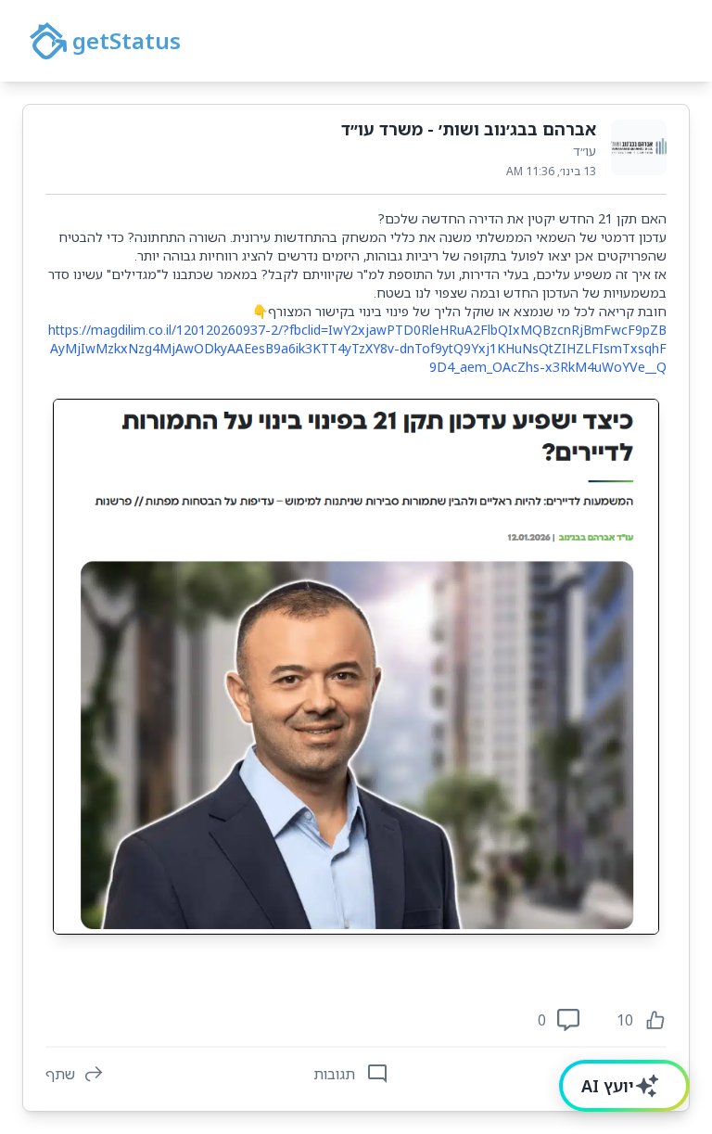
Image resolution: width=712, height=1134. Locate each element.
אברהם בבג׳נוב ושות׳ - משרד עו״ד (468, 129)
